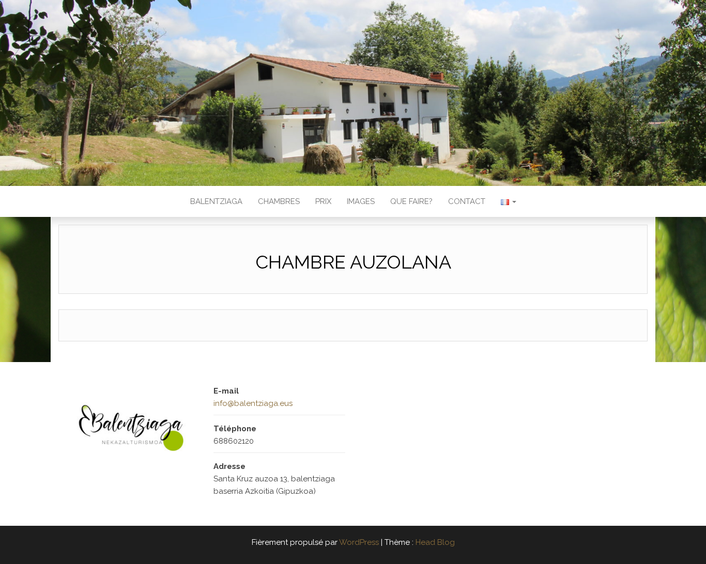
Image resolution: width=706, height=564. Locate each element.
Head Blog (435, 542)
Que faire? (411, 201)
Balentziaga (216, 201)
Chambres (279, 201)
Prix (323, 201)
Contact (466, 201)
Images (361, 201)
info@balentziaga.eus (253, 403)
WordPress (359, 542)
